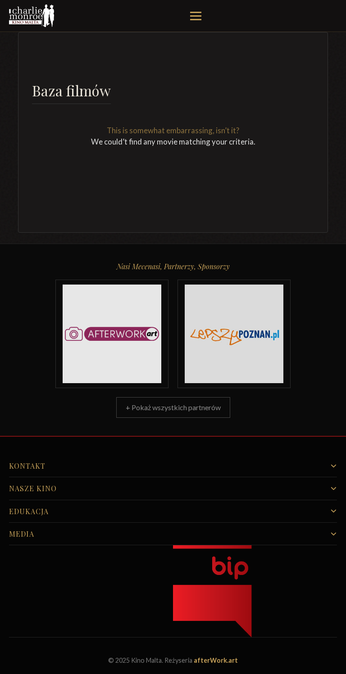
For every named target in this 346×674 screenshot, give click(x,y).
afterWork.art (216, 660)
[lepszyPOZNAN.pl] (234, 334)
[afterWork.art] (112, 334)
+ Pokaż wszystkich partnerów (173, 407)
